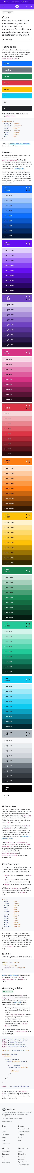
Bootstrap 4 (6, 1154)
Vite (19, 1140)
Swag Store (6, 1143)
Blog (3, 1140)
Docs (4, 1132)
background (13, 975)
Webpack (21, 1135)
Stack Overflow (23, 1165)
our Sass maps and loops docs (19, 144)
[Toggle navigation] (31, 6)
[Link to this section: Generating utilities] (24, 988)
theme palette (19, 169)
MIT (12, 1118)
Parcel (20, 1137)
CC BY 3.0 (20, 1118)
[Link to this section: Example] (12, 953)
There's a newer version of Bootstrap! (17, 2)
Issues (20, 1151)
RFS (3, 1160)
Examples (5, 1135)
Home (4, 1129)
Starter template (23, 1132)
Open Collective (23, 1162)
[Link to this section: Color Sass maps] (21, 864)
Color (4, 975)
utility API (17, 1002)
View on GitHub (7, 13)
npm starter (6, 1163)
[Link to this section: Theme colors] (18, 46)
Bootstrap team (11, 1114)
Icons (4, 1137)
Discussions (22, 1154)
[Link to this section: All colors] (13, 152)
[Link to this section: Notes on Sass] (17, 806)
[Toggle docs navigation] (3, 6)
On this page (7, 40)
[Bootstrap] (17, 6)
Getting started (23, 1129)
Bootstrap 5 (6, 1151)
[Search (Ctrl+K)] (27, 6)
